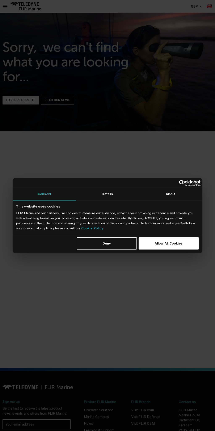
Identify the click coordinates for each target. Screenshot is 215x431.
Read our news (57, 100)
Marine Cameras (96, 417)
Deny (107, 243)
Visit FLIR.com (142, 410)
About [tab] (171, 194)
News (88, 423)
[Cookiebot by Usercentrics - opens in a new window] (182, 183)
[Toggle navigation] (5, 6)
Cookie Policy (92, 228)
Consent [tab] (44, 194)
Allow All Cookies (169, 243)
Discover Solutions (98, 410)
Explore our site (20, 100)
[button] (196, 6)
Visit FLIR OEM (143, 423)
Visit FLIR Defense (145, 417)
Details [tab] (107, 194)
